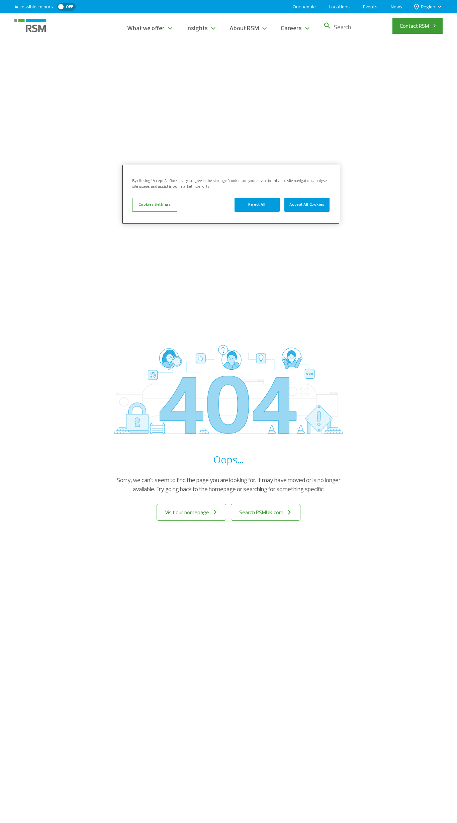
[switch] (66, 7)
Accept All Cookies (306, 204)
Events (370, 7)
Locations (339, 7)
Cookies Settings (155, 204)
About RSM (244, 28)
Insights (197, 28)
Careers (291, 28)
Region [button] (428, 7)
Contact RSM (414, 25)
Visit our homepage (187, 512)
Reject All (257, 204)
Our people (304, 7)
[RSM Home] (30, 25)
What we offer (146, 28)
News (396, 7)
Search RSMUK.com (261, 512)
